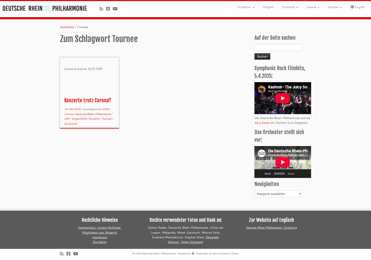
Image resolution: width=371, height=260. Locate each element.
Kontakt (334, 7)
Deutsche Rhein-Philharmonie (93, 114)
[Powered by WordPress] (193, 252)
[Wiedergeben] (260, 173)
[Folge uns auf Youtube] (116, 9)
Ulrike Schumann (192, 242)
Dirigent (268, 7)
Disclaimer (100, 242)
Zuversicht (70, 123)
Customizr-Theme (228, 253)
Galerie (312, 7)
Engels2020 (79, 119)
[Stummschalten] (298, 173)
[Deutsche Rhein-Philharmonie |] (43, 7)
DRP (67, 119)
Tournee (107, 119)
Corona (69, 114)
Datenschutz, (87, 227)
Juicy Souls (261, 123)
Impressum (99, 237)
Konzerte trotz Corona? (87, 100)
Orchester (244, 7)
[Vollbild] (305, 173)
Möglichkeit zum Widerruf (99, 232)
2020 (105, 109)
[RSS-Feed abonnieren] (102, 9)
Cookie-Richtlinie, (109, 227)
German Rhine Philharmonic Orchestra (271, 227)
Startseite (67, 27)
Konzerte (289, 7)
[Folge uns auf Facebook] (109, 9)
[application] (282, 162)
